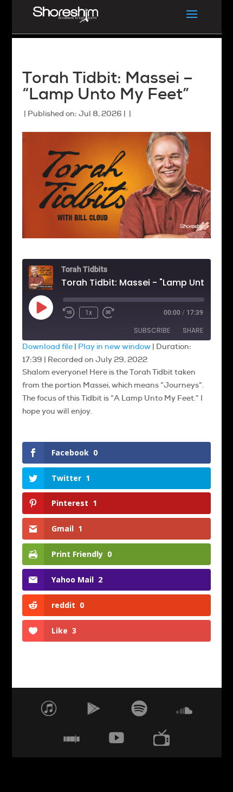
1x (88, 312)
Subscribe (152, 330)
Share (193, 330)
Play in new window (114, 346)
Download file (47, 346)
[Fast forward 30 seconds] (108, 313)
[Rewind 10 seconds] (69, 313)
